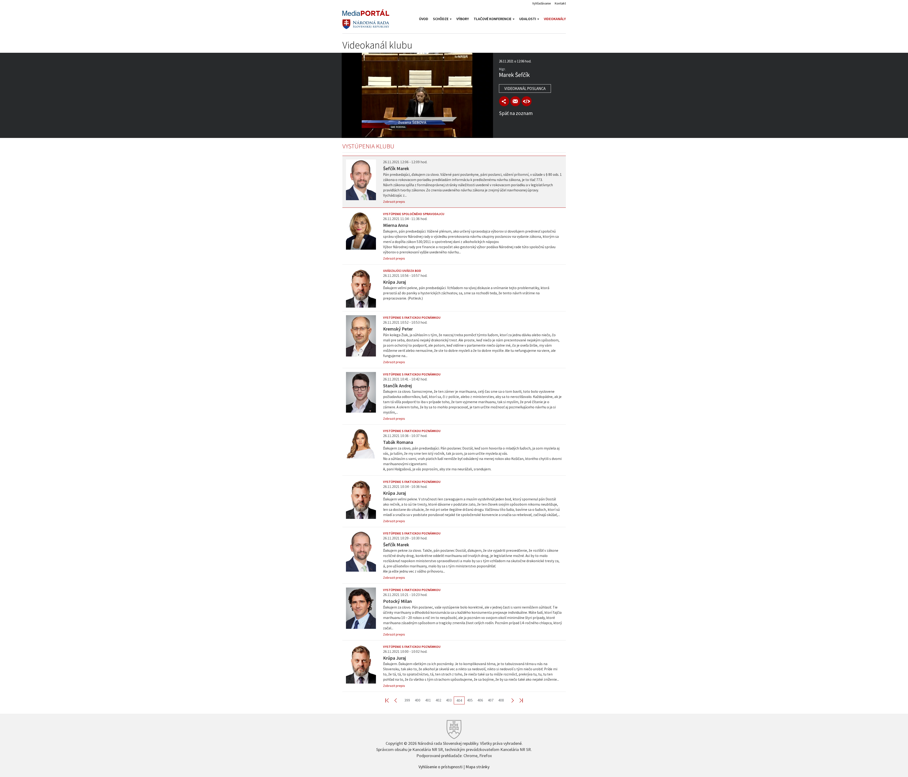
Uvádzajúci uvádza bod (402, 271)
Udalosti (528, 19)
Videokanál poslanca (525, 88)
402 (438, 700)
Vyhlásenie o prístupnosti (441, 766)
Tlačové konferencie (493, 19)
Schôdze (441, 19)
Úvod (423, 19)
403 (449, 700)
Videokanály (555, 19)
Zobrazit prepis (394, 201)
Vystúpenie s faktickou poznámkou (412, 317)
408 (501, 700)
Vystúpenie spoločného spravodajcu (413, 214)
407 (490, 700)
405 (470, 700)
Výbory (462, 19)
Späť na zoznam (516, 113)
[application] (417, 95)
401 (428, 700)
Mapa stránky (477, 766)
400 (417, 700)
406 (480, 700)
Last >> (518, 700)
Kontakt (560, 3)
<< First (389, 700)
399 (407, 700)
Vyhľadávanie (541, 3)
